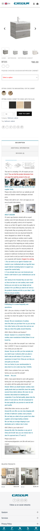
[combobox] (20, 77)
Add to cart (24, 114)
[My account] (34, 3)
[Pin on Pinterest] (18, 127)
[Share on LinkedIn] (22, 127)
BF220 (3, 486)
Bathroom (12, 58)
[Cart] (37, 3)
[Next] (35, 28)
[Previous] (5, 28)
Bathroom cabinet (25, 58)
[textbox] (20, 77)
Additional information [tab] (20, 148)
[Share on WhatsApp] (3, 127)
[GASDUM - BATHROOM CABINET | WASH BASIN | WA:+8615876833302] (21, 4)
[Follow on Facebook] (14, 500)
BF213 (22, 486)
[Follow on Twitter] (18, 500)
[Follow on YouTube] (25, 500)
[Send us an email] (22, 500)
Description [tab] (20, 142)
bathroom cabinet (10, 121)
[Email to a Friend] (14, 127)
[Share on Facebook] (7, 127)
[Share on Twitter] (11, 127)
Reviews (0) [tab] (20, 153)
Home (4, 58)
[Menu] (3, 3)
